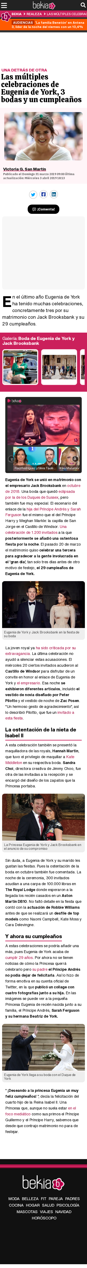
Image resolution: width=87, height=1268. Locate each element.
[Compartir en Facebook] (43, 194)
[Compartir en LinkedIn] (54, 194)
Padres (72, 1198)
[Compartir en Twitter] (33, 194)
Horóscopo (44, 1218)
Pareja (56, 1198)
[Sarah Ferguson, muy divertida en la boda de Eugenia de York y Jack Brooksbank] (20, 384)
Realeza (34, 14)
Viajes (46, 1211)
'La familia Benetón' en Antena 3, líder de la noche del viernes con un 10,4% (48, 24)
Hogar (33, 1205)
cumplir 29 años (19, 957)
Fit (43, 1198)
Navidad (63, 1211)
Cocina (16, 1205)
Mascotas (27, 1211)
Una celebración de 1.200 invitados (36, 529)
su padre (40, 969)
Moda (14, 1198)
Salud (48, 1205)
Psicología (68, 1205)
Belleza (30, 1198)
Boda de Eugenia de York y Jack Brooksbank (38, 341)
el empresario (28, 683)
